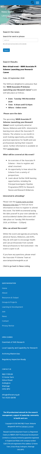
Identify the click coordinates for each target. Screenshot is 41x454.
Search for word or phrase (14, 36)
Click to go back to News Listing (16, 266)
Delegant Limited (27, 426)
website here (12, 148)
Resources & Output (10, 297)
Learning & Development (12, 306)
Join (3, 311)
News (4, 316)
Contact (5, 320)
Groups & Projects (9, 302)
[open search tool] (32, 2)
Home (4, 288)
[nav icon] (37, 2)
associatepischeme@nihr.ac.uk (15, 260)
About (4, 292)
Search (6, 50)
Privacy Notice (8, 325)
